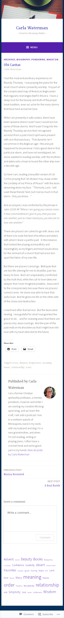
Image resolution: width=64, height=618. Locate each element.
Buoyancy (48, 559)
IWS (46, 571)
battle (17, 560)
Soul (24, 592)
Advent (9, 559)
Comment (45, 537)
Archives (9, 59)
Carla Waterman (32, 28)
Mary (19, 578)
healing (34, 570)
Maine (12, 578)
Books (38, 559)
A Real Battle (52, 483)
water (29, 592)
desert (40, 565)
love (6, 577)
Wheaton (52, 59)
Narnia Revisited (14, 472)
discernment (51, 565)
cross (15, 363)
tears (28, 367)
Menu (34, 47)
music (7, 367)
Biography (23, 59)
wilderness (37, 592)
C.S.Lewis (7, 565)
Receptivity (29, 585)
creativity (30, 565)
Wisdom (49, 591)
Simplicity (14, 592)
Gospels (20, 571)
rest (5, 592)
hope (41, 570)
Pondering (38, 59)
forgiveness (35, 363)
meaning (46, 363)
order (9, 585)
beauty (26, 558)
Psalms (19, 586)
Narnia (46, 577)
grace (27, 570)
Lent (51, 570)
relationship (17, 367)
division (23, 363)
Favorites (10, 570)
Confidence (18, 565)
